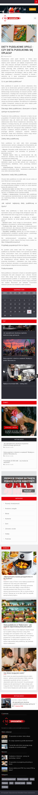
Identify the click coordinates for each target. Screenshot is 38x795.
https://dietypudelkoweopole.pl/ (10, 242)
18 (15, 308)
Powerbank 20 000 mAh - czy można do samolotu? (15, 461)
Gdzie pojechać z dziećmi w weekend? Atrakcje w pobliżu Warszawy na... (18, 453)
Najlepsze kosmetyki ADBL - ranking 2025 (15, 371)
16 (5, 308)
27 (24, 311)
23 (5, 311)
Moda (7, 513)
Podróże (8, 539)
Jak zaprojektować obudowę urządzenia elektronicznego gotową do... (15, 444)
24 (10, 311)
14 (29, 304)
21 (29, 308)
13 (24, 304)
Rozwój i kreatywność (12, 503)
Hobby (7, 534)
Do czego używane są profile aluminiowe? (21, 740)
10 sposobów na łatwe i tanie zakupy (19, 736)
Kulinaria (8, 519)
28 (29, 311)
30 (5, 315)
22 (34, 308)
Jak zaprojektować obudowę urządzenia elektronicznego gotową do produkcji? (23, 704)
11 (15, 304)
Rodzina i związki (11, 508)
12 (19, 304)
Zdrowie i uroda (9, 447)
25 (15, 311)
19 (19, 308)
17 (10, 308)
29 (34, 311)
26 (19, 311)
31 (10, 315)
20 (24, 308)
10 (10, 304)
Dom (6, 524)
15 (34, 304)
